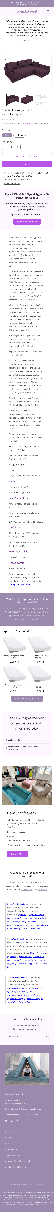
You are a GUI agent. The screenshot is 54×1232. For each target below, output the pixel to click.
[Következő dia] (51, 100)
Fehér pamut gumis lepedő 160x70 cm (14, 686)
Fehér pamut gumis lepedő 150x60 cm (40, 686)
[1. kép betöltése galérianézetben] (12, 99)
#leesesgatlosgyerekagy (17, 921)
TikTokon (42, 889)
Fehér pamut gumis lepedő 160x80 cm (40, 657)
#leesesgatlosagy (41, 918)
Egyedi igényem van (27, 221)
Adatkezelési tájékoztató (15, 1167)
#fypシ (33, 953)
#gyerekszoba (13, 918)
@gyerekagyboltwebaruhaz (19, 904)
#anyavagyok (41, 960)
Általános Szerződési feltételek (18, 1161)
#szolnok (32, 921)
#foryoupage (42, 953)
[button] (5, 11)
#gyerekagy (12, 988)
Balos (7, 135)
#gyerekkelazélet (27, 960)
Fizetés (27, 164)
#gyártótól (22, 956)
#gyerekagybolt (26, 918)
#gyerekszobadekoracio (17, 925)
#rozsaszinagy (23, 988)
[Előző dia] (3, 100)
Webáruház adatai (12, 183)
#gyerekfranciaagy (15, 998)
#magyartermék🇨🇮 (35, 956)
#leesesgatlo (38, 914)
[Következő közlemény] (49, 3)
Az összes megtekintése (27, 698)
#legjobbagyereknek (15, 963)
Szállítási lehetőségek (14, 1155)
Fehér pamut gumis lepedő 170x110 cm (14, 657)
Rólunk (8, 1137)
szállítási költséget (25, 123)
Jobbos (19, 135)
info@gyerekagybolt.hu (20, 584)
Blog (7, 1143)
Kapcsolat (9, 1131)
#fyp (31, 914)
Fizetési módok (11, 1149)
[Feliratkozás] (46, 1036)
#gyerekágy (23, 914)
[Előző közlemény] (5, 3)
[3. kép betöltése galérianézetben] (41, 99)
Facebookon (26, 889)
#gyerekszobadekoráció (17, 995)
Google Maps (17, 854)
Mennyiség (7, 141)
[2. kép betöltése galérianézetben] (27, 99)
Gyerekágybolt (22, 1184)
